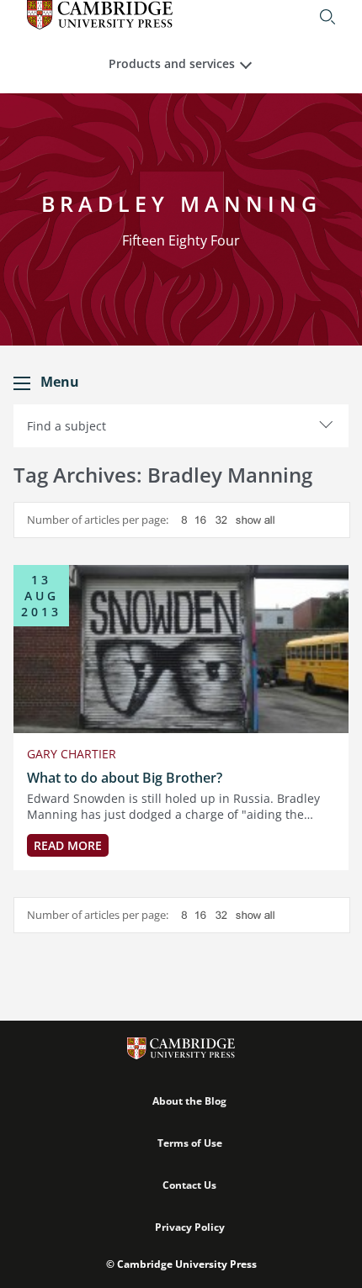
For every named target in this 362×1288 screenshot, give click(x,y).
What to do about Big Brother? (124, 777)
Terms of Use (189, 1143)
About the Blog (189, 1101)
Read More (68, 845)
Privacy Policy (190, 1227)
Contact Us (189, 1185)
